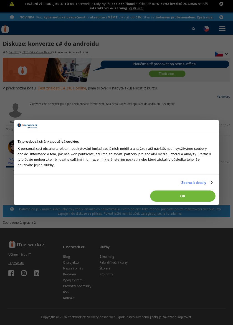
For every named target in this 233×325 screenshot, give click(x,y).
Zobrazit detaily (193, 183)
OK (182, 196)
